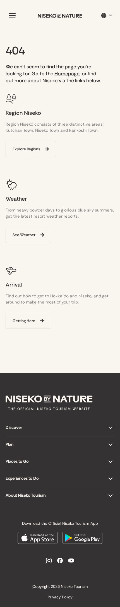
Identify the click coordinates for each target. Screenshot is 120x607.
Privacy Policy (60, 596)
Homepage (67, 73)
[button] (11, 15)
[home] (60, 16)
